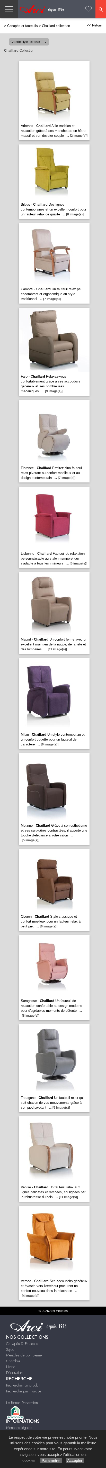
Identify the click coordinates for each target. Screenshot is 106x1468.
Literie (10, 1367)
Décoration (14, 1372)
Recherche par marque (23, 1391)
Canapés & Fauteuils (22, 1343)
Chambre (13, 1361)
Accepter (74, 1460)
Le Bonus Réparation (22, 1403)
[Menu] (9, 9)
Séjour (11, 1349)
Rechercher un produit (23, 1385)
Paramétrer (51, 1460)
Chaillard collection (56, 26)
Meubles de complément (25, 1355)
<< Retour (94, 25)
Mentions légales (19, 1427)
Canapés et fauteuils (22, 26)
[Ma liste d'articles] (88, 9)
